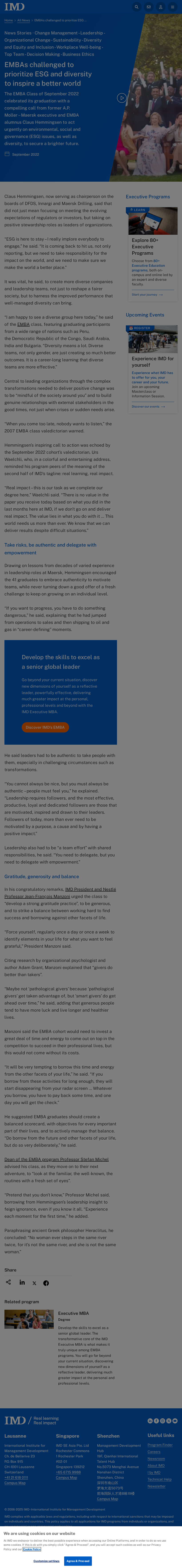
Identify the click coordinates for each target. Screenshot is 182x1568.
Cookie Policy (32, 1549)
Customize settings (46, 1561)
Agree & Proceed (78, 1561)
